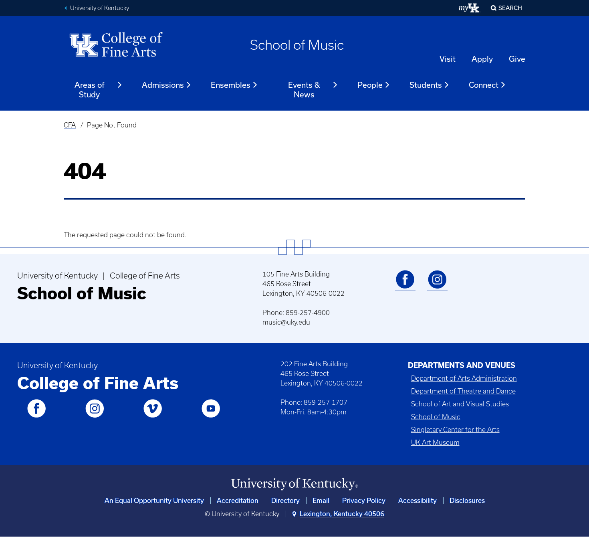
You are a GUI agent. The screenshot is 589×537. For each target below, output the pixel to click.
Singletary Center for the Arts (455, 429)
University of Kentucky (99, 8)
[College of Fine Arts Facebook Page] (36, 416)
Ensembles (230, 85)
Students (425, 85)
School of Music (297, 45)
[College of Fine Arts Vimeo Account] (153, 416)
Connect (483, 85)
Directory (285, 500)
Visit (448, 59)
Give (517, 59)
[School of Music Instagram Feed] (437, 287)
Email (321, 500)
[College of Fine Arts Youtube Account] (211, 416)
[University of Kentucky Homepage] (294, 484)
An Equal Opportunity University (154, 500)
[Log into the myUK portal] (470, 8)
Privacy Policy (363, 500)
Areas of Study (90, 90)
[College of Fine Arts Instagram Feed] (95, 416)
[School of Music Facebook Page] (405, 287)
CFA (70, 125)
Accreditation (237, 500)
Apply (482, 59)
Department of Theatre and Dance (463, 391)
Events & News (304, 90)
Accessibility (417, 500)
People (370, 85)
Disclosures (467, 500)
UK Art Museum (435, 442)
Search (510, 8)
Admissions (163, 85)
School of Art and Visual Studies (460, 404)
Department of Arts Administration (464, 378)
